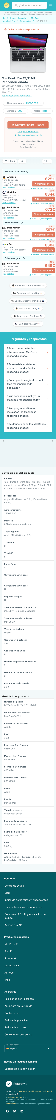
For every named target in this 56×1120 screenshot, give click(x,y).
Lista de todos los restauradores (23, 907)
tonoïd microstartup (14, 1097)
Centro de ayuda (14, 885)
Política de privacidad (16, 1020)
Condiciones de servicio (18, 1034)
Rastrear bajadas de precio (29, 135)
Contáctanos (11, 1013)
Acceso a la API (13, 925)
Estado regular (13, 258)
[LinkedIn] (21, 1111)
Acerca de (10, 991)
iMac (7, 979)
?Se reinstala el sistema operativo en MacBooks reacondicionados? (21, 368)
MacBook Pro (12, 944)
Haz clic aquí (14, 14)
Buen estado (12, 222)
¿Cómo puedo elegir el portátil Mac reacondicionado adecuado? (25, 384)
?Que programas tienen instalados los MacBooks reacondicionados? (21, 412)
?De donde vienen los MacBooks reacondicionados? (26, 426)
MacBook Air (11, 965)
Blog (7, 892)
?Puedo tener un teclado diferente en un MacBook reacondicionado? (22, 352)
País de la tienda (12, 1045)
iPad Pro (9, 951)
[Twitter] (14, 1111)
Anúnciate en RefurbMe (18, 1006)
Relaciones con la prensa (19, 998)
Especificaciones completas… (17, 95)
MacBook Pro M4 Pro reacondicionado (35, 1091)
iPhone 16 (10, 958)
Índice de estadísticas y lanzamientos (26, 899)
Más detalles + (8, 187)
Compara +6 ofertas (28, 131)
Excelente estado (15, 171)
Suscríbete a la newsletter (19, 1068)
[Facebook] (7, 1111)
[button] (23, 103)
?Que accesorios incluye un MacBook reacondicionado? (23, 398)
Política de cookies (15, 1027)
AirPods (9, 972)
